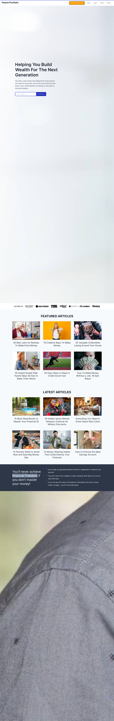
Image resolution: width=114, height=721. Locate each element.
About (89, 3)
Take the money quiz (77, 3)
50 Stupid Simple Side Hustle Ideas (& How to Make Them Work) (26, 376)
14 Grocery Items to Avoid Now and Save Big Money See (26, 454)
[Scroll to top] (110, 714)
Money (102, 3)
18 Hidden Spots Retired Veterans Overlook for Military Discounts (57, 421)
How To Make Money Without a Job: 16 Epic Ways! (87, 376)
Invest (95, 3)
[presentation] (26, 330)
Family (109, 3)
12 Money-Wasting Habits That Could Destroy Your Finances (57, 454)
